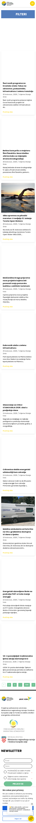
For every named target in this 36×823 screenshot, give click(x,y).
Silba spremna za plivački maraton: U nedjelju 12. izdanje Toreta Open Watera (17, 218)
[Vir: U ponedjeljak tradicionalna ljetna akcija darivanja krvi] (18, 638)
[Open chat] (31, 819)
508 (26, 685)
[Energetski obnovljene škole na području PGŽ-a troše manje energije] (18, 573)
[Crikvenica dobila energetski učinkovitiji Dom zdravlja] (18, 451)
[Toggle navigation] (32, 3)
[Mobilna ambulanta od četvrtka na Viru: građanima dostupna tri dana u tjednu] (18, 511)
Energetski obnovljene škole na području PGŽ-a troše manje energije (17, 594)
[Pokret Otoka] (7, 3)
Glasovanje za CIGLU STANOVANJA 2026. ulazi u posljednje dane (15, 408)
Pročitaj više (8, 112)
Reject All (18, 819)
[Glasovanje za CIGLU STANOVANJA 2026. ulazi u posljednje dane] (18, 387)
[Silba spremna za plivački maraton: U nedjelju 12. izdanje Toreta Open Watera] (18, 198)
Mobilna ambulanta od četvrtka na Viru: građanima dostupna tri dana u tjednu (18, 532)
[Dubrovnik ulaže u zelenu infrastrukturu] (18, 327)
